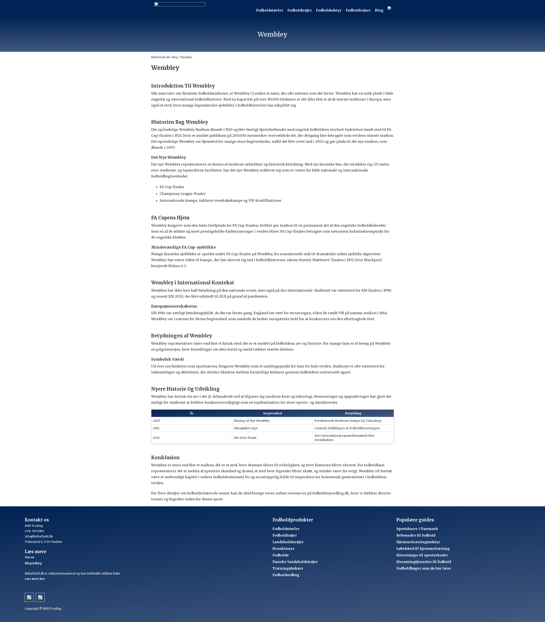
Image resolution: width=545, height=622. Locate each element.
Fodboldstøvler (269, 10)
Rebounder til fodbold (415, 535)
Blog (379, 10)
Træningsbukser (287, 568)
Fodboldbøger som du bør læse (423, 568)
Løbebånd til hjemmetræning (423, 548)
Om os (29, 557)
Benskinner (283, 548)
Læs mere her (35, 579)
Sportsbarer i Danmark (417, 529)
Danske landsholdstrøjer (295, 562)
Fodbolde (280, 555)
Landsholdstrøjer (288, 542)
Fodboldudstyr (328, 10)
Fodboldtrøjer (299, 10)
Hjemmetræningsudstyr (418, 542)
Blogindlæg (33, 563)
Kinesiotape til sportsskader (422, 555)
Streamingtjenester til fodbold (423, 562)
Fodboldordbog (285, 575)
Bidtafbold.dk (160, 57)
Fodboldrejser (358, 10)
